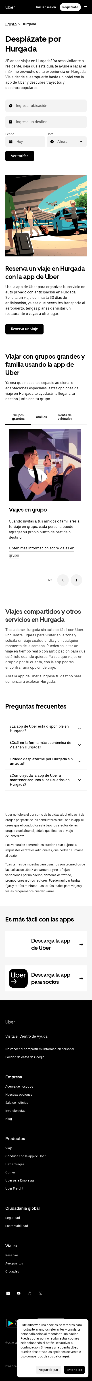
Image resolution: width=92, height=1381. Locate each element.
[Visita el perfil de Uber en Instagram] (29, 1293)
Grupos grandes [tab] (18, 417)
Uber (10, 7)
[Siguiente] (76, 580)
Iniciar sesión (46, 7)
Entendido (74, 1370)
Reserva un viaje (24, 329)
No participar (48, 1370)
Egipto (11, 24)
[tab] (83, 417)
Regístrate (70, 7)
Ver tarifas (19, 156)
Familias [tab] (41, 417)
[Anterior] (63, 580)
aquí (65, 1356)
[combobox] (16, 105)
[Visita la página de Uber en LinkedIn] (8, 1293)
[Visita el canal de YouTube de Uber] (18, 1293)
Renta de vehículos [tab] (65, 417)
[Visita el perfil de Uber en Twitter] (40, 1293)
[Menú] (86, 7)
